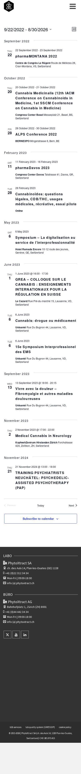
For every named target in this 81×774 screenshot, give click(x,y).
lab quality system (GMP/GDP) (40, 727)
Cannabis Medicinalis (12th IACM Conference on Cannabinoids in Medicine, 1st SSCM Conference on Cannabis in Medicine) (45, 100)
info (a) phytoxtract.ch (20, 583)
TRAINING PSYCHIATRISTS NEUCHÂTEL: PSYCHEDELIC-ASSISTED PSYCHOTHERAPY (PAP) (42, 480)
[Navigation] (73, 6)
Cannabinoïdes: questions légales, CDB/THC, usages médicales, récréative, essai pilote (46, 199)
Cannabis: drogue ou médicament (45, 320)
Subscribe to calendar (38, 518)
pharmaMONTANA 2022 (36, 56)
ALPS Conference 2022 (36, 134)
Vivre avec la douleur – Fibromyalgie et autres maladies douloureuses (44, 393)
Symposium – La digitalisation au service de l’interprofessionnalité (45, 240)
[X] (7, 634)
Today (40, 505)
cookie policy (65, 727)
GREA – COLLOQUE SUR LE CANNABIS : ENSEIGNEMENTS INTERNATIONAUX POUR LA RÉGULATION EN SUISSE (43, 287)
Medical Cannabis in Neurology (43, 435)
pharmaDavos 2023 (32, 167)
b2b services (15, 727)
